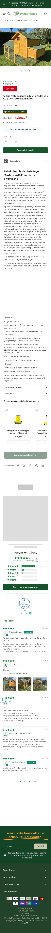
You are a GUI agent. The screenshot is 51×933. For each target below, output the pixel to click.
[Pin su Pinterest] (30, 466)
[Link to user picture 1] (9, 684)
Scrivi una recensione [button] (25, 587)
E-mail (9, 846)
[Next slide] (29, 71)
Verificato (23, 613)
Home (5, 20)
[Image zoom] (25, 47)
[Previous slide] (22, 71)
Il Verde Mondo (9, 81)
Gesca (44, 920)
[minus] (6, 141)
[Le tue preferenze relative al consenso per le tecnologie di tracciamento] (2, 699)
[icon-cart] (45, 13)
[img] (8, 628)
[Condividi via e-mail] (43, 466)
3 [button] (24, 781)
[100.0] (24, 603)
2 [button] (20, 781)
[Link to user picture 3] (40, 684)
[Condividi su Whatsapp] (37, 466)
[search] (9, 13)
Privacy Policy (26, 855)
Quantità (7, 136)
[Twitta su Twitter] (24, 466)
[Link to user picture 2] (25, 684)
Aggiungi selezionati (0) (25, 455)
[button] (25, 150)
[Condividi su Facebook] (18, 466)
